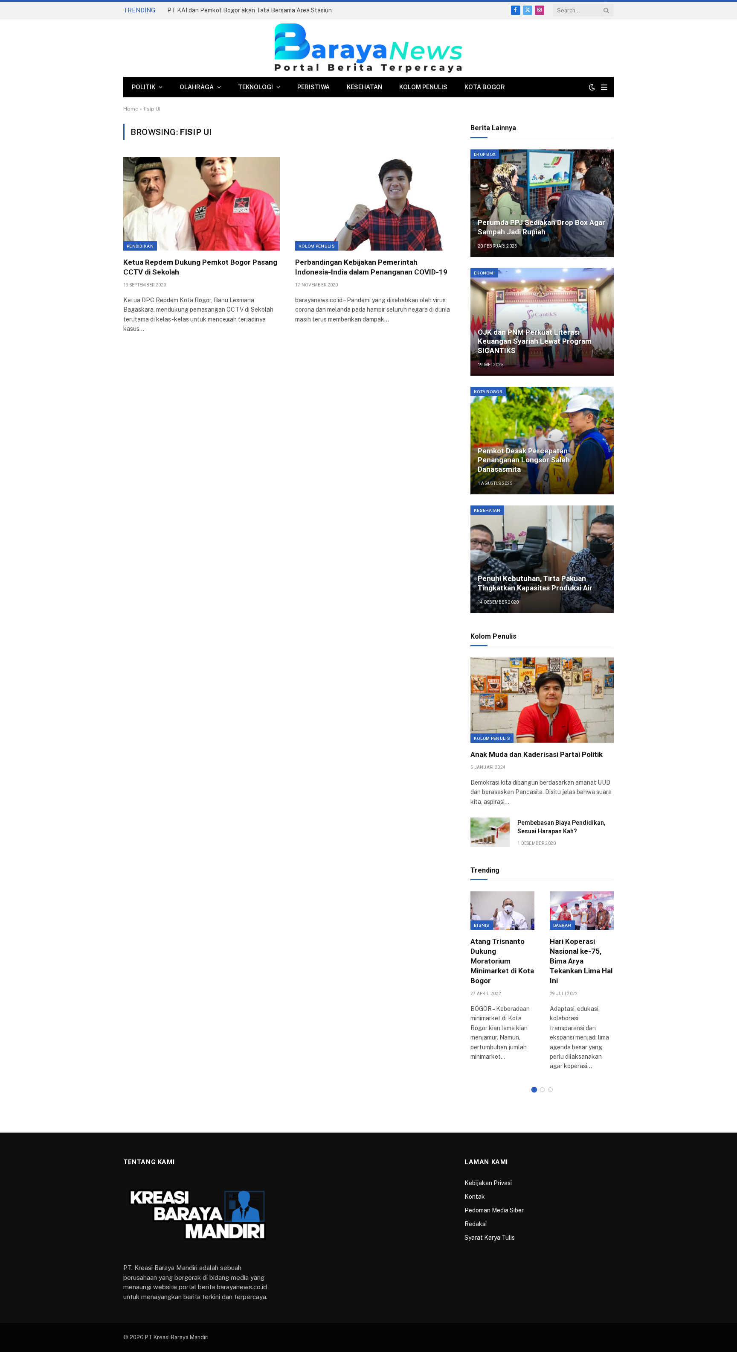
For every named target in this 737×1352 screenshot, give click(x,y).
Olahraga (197, 87)
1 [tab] (534, 1089)
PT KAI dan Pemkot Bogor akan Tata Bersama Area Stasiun (249, 10)
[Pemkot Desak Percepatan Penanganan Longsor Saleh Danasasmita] (542, 440)
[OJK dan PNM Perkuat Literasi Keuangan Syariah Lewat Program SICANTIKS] (542, 322)
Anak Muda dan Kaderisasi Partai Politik (536, 754)
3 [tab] (550, 1089)
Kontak (474, 1196)
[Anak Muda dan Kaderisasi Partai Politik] (542, 700)
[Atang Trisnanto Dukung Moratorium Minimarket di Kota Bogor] (502, 910)
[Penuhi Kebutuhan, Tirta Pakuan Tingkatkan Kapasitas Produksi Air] (542, 559)
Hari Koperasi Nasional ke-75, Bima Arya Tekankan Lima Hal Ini (581, 961)
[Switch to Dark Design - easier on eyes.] (592, 87)
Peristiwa (313, 87)
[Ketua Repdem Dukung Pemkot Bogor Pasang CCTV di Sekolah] (201, 203)
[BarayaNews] (368, 48)
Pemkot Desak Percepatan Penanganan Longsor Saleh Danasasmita (524, 460)
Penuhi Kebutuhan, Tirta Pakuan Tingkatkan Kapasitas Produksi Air (535, 583)
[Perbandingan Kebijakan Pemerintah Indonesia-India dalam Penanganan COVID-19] (373, 203)
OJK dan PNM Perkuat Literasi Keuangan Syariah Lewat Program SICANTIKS (535, 341)
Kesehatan (364, 87)
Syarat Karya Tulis (489, 1237)
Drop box (485, 154)
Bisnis (482, 925)
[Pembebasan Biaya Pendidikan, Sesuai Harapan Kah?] (490, 832)
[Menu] (604, 87)
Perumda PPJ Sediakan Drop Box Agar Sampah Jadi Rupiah (541, 227)
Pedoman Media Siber (494, 1210)
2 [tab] (542, 1089)
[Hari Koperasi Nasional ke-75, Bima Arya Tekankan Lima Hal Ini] (582, 910)
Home (130, 109)
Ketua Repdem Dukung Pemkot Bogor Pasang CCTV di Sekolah (200, 267)
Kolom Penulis (423, 87)
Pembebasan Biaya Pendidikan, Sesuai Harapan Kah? (561, 827)
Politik (143, 87)
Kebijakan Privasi (488, 1183)
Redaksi (475, 1224)
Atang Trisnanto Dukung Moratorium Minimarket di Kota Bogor (502, 961)
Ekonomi (484, 272)
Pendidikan (140, 245)
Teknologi (255, 87)
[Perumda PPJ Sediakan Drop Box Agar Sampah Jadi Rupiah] (542, 203)
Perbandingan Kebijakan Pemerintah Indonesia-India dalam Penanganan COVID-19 (371, 267)
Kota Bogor (484, 87)
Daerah (562, 925)
